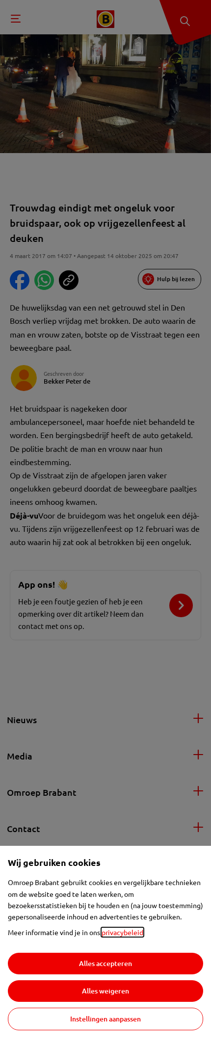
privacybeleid (122, 932)
